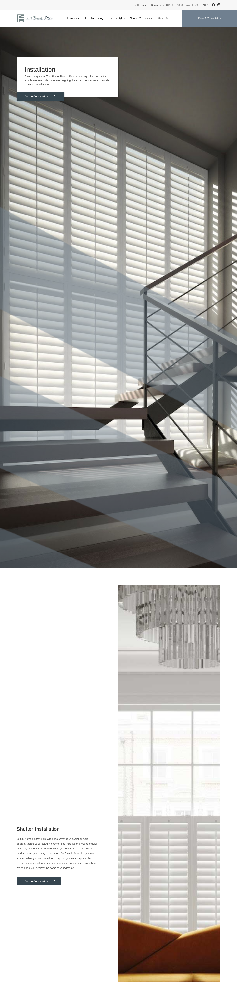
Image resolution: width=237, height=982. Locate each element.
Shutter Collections (141, 18)
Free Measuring (94, 18)
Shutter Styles (117, 18)
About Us (162, 18)
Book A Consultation (210, 18)
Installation (73, 18)
